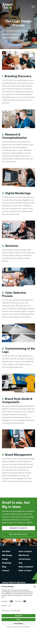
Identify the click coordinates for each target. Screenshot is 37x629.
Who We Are (24, 555)
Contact (5, 570)
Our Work (6, 551)
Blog (4, 566)
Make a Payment (26, 566)
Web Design (7, 555)
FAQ (20, 563)
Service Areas (24, 559)
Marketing (6, 563)
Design (5, 559)
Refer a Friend (25, 570)
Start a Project (25, 551)
